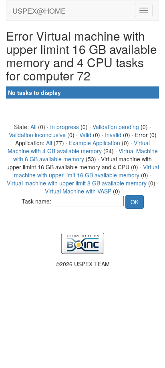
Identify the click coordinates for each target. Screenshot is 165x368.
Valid (85, 135)
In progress (64, 127)
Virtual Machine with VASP (78, 191)
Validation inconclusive (37, 135)
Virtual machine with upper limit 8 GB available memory (77, 183)
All (33, 127)
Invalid (113, 135)
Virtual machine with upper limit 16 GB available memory (86, 171)
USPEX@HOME (39, 10)
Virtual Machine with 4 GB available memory (79, 147)
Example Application (94, 143)
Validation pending (116, 127)
